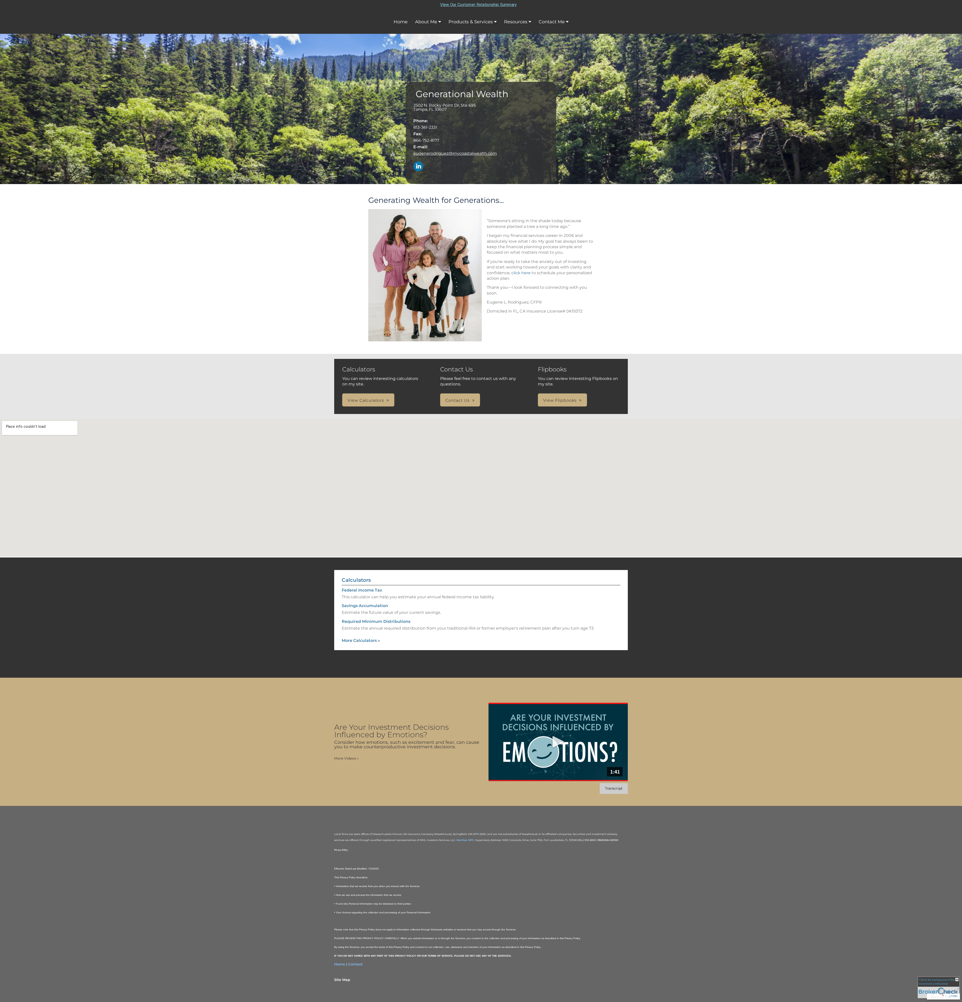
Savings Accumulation (365, 605)
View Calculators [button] (365, 400)
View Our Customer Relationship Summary (478, 4)
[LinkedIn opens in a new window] (418, 166)
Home (401, 22)
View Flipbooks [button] (560, 400)
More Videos (346, 758)
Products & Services (470, 22)
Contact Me (552, 22)
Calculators (356, 580)
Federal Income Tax (362, 590)
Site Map (342, 979)
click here (521, 272)
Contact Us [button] (457, 400)
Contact (355, 964)
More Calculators (361, 640)
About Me (426, 22)
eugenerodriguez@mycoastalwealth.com (455, 153)
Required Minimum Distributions (376, 621)
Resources (515, 22)
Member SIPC (465, 840)
